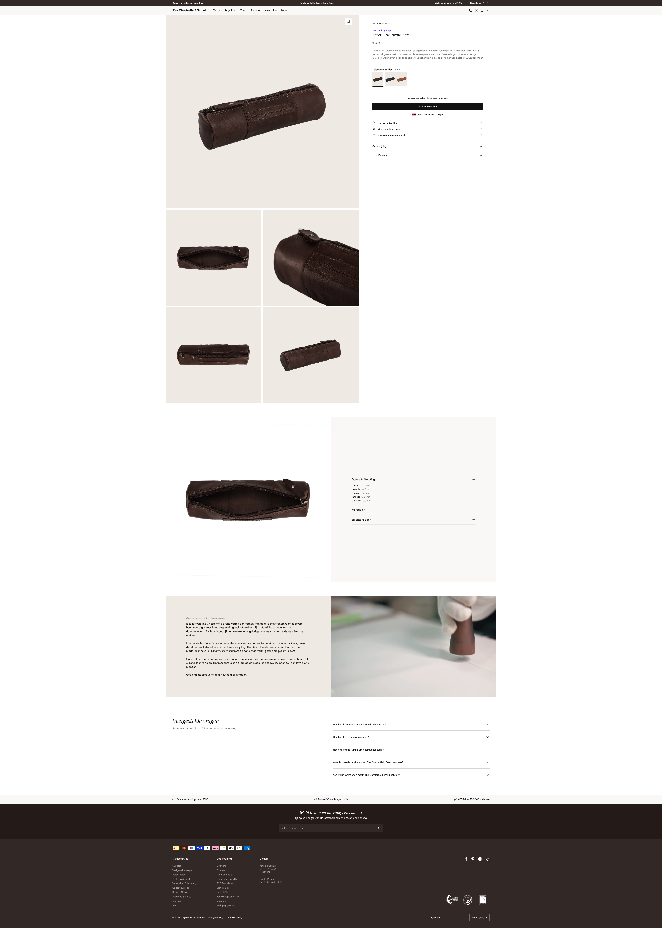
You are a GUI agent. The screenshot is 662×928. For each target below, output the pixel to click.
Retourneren (178, 874)
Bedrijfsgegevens (225, 905)
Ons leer (221, 870)
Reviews (176, 900)
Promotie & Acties (181, 896)
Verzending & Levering (184, 883)
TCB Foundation (225, 883)
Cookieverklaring (234, 917)
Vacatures (222, 900)
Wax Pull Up (453, 50)
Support (176, 865)
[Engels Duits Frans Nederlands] (479, 917)
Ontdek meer (475, 57)
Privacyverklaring (215, 917)
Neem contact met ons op (220, 728)
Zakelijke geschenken (228, 896)
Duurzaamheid (224, 874)
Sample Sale (223, 887)
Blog (174, 905)
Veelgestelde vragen (182, 870)
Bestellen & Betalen (182, 878)
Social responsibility (227, 878)
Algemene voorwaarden (193, 917)
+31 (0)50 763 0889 (271, 881)
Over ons (221, 865)
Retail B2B (222, 892)
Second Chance (180, 892)
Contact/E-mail (267, 878)
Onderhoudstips (180, 887)
